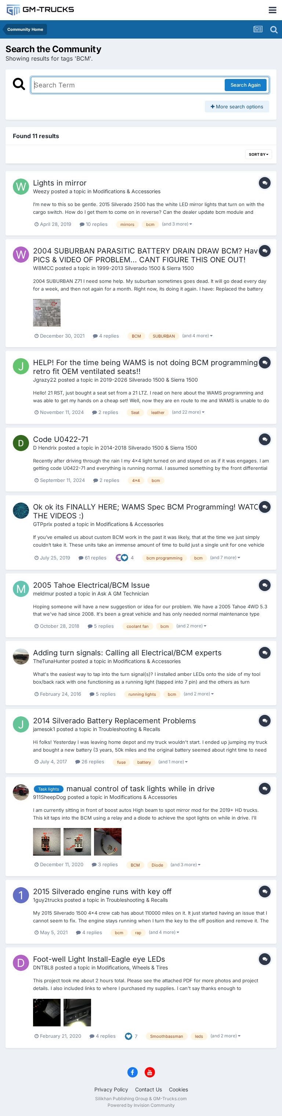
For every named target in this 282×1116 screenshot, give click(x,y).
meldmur (43, 593)
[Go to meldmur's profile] (21, 589)
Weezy (41, 191)
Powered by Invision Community (141, 1105)
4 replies (108, 336)
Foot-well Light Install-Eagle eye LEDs (99, 959)
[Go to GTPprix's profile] (21, 511)
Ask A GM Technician (123, 593)
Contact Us (148, 1089)
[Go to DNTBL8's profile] (21, 963)
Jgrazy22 (45, 380)
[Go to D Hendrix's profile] (21, 443)
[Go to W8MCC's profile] (21, 254)
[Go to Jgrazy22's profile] (21, 366)
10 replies (96, 224)
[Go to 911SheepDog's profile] (21, 792)
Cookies (178, 1089)
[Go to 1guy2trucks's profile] (21, 895)
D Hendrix (45, 447)
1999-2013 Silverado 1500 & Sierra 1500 (145, 268)
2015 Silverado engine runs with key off (102, 891)
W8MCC (43, 268)
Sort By (257, 154)
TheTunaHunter (51, 661)
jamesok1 (44, 729)
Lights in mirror (60, 183)
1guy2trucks (48, 900)
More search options (238, 106)
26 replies (92, 761)
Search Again (246, 85)
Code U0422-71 (60, 439)
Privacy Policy (111, 1089)
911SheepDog (49, 797)
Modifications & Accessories (126, 191)
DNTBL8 (43, 967)
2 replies (107, 412)
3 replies (107, 864)
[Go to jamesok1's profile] (21, 724)
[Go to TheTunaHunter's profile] (21, 656)
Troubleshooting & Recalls (129, 729)
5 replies (103, 626)
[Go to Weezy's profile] (21, 187)
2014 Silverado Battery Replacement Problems (114, 720)
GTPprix (43, 524)
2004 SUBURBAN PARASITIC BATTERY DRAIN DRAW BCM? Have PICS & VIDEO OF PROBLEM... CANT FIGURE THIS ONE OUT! (147, 255)
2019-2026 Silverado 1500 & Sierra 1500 (149, 380)
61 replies (94, 558)
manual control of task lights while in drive (140, 788)
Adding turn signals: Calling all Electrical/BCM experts (127, 652)
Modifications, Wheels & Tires (132, 967)
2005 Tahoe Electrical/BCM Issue (91, 585)
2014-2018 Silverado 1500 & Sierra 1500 (148, 447)
